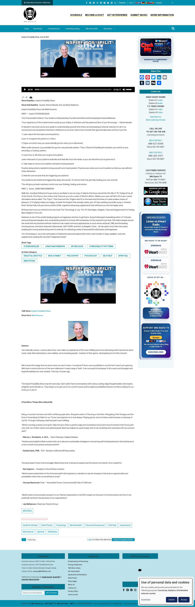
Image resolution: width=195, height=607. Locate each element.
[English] (136, 3)
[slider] (73, 89)
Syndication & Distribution (77, 575)
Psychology (90, 256)
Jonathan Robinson (55, 246)
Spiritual (123, 256)
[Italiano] (146, 3)
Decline (172, 600)
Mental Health (76, 525)
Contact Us (72, 588)
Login (89, 539)
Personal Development (95, 525)
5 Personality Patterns (101, 246)
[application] (78, 89)
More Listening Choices (155, 120)
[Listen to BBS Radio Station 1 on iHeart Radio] (156, 251)
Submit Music (139, 15)
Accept (184, 600)
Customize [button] (145, 600)
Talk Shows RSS (91, 29)
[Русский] (151, 3)
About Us (71, 585)
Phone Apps (72, 581)
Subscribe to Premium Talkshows (38, 3)
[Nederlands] (139, 3)
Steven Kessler (31, 246)
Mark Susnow (37, 315)
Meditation (29, 261)
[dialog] (165, 591)
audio (160, 100)
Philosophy (73, 256)
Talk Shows (37, 29)
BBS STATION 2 (155, 153)
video (160, 109)
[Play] (25, 89)
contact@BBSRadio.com (42, 571)
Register (122, 3)
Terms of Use (73, 595)
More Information (162, 15)
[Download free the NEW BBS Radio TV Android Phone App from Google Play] (156, 191)
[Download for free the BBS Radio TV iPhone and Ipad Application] (156, 201)
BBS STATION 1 (155, 140)
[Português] (148, 3)
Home (26, 29)
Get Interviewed (117, 15)
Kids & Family (54, 256)
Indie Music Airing (72, 29)
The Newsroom (54, 29)
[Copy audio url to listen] (26, 97)
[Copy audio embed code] (23, 97)
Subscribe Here (156, 352)
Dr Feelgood (77, 246)
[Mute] (124, 89)
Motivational (28, 532)
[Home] (29, 15)
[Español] (153, 3)
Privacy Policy (73, 591)
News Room (72, 578)
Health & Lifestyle (33, 256)
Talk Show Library (74, 568)
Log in (131, 3)
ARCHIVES (27, 511)
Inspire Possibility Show (41, 311)
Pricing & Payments (75, 565)
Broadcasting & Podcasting (78, 561)
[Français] (141, 3)
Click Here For (155, 117)
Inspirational (125, 525)
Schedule (76, 15)
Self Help (107, 256)
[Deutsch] (143, 3)
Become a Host (94, 15)
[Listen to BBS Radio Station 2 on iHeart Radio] (156, 266)
